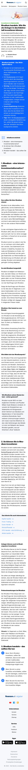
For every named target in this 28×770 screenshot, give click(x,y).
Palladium (22, 369)
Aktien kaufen (6, 533)
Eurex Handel (6, 524)
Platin (13, 369)
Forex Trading (6, 522)
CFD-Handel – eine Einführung (12, 530)
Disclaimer (14, 757)
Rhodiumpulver (19, 118)
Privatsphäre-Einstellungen (14, 762)
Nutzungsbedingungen (14, 759)
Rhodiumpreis (10, 77)
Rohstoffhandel (6, 452)
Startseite (4, 6)
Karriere (14, 714)
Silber (9, 369)
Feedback (14, 729)
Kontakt (14, 712)
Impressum (14, 751)
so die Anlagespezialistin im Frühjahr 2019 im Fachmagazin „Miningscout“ (14, 185)
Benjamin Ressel (12, 54)
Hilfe (14, 727)
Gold (24, 234)
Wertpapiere (12, 6)
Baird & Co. (11, 479)
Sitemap (14, 717)
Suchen (26, 2)
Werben (14, 732)
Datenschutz (14, 754)
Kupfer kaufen (6, 519)
